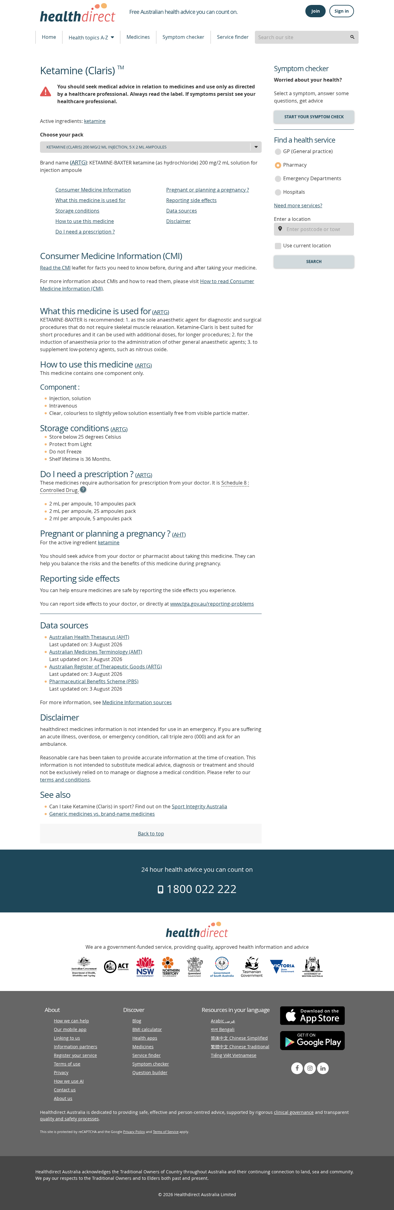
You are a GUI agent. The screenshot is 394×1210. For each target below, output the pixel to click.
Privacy (61, 1072)
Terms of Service (166, 1131)
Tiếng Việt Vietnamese (233, 1055)
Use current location (307, 245)
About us (63, 1098)
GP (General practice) (308, 151)
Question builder (149, 1072)
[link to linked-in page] (323, 1068)
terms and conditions (65, 779)
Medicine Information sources (137, 702)
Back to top (151, 833)
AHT (179, 534)
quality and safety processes (69, 1119)
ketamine (95, 121)
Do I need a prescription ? (85, 231)
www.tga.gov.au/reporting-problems (212, 603)
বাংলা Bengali (223, 1029)
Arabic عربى (223, 1021)
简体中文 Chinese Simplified (239, 1038)
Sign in (342, 11)
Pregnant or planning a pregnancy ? (207, 189)
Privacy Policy (134, 1131)
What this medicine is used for (90, 200)
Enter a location (292, 219)
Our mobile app (70, 1029)
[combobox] (307, 37)
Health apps (144, 1038)
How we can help (71, 1021)
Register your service (75, 1055)
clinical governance (294, 1112)
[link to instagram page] (310, 1068)
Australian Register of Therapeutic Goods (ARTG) (105, 666)
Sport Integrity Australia (199, 806)
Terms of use (67, 1064)
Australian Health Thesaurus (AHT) (89, 637)
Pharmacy (295, 164)
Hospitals (294, 192)
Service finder (233, 37)
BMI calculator (147, 1029)
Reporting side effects (191, 200)
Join (316, 11)
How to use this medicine (84, 221)
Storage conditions (77, 210)
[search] (352, 37)
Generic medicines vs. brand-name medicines (102, 813)
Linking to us (67, 1038)
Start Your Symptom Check (314, 117)
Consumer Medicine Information (93, 189)
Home (49, 37)
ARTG (78, 162)
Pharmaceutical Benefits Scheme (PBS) (94, 681)
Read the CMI (55, 267)
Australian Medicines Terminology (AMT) (95, 651)
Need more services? (298, 205)
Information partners (75, 1047)
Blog (136, 1021)
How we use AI (69, 1081)
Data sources (181, 210)
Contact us (65, 1090)
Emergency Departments (312, 178)
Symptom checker (183, 37)
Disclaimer (178, 221)
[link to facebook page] (297, 1068)
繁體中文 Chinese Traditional (240, 1047)
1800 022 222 (200, 888)
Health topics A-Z (89, 37)
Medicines (138, 37)
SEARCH (314, 261)
